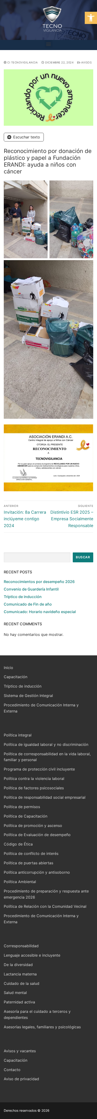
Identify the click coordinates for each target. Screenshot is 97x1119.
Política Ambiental (20, 881)
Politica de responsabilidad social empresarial (44, 797)
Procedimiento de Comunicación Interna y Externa (41, 708)
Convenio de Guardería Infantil (31, 589)
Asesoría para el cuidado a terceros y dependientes (37, 1014)
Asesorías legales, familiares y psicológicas (42, 1027)
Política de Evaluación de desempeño (37, 834)
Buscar (83, 557)
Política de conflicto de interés (31, 853)
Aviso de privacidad (21, 1078)
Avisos (86, 62)
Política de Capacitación (25, 816)
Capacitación (15, 676)
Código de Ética (18, 844)
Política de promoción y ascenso (33, 825)
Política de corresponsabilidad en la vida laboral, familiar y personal (47, 756)
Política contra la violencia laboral (34, 778)
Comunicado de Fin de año (28, 604)
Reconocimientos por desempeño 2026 (39, 581)
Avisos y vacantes (20, 1051)
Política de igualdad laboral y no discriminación (46, 744)
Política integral (18, 735)
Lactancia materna (20, 974)
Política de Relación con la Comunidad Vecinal (45, 906)
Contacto (12, 1069)
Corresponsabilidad (21, 945)
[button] (91, 18)
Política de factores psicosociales (34, 788)
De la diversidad (18, 964)
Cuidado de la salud (21, 983)
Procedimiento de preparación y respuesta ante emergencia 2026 (46, 894)
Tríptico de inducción (23, 596)
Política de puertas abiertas (28, 863)
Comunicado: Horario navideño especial (40, 611)
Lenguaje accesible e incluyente (32, 955)
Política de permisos (22, 806)
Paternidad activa (19, 1002)
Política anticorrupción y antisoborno (37, 872)
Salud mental (15, 992)
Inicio (8, 667)
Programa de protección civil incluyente (39, 769)
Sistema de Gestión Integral (28, 695)
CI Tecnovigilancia (22, 62)
